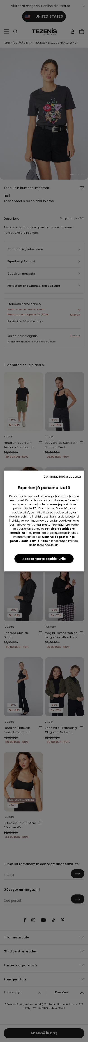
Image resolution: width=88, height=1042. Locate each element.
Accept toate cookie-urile (44, 558)
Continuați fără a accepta (62, 476)
